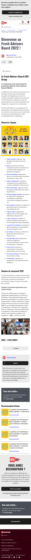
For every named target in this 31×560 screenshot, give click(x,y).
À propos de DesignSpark (7, 539)
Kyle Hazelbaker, (12, 174)
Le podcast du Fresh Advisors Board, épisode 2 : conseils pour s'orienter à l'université (18, 422)
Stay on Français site (15, 16)
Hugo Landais (11, 159)
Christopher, (11, 258)
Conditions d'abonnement (7, 555)
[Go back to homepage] (4, 22)
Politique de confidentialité (7, 545)
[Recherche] (2, 27)
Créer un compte (15, 489)
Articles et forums (11, 30)
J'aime (15, 348)
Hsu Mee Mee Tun (12, 238)
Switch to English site (15, 12)
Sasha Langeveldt (12, 181)
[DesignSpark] (6, 532)
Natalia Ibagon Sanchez (14, 194)
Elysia (8, 166)
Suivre (11, 363)
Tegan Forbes (11, 212)
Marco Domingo (12, 188)
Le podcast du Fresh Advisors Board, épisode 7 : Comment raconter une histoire (18, 446)
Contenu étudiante (22, 30)
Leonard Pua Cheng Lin (14, 225)
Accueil (3, 30)
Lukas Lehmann (12, 218)
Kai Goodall (10, 205)
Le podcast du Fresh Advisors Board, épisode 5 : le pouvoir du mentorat (18, 434)
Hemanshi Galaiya (13, 254)
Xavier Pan (10, 247)
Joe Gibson (10, 232)
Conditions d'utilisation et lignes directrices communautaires (11, 549)
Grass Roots (12, 55)
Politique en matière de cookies (8, 542)
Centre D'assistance (20, 555)
